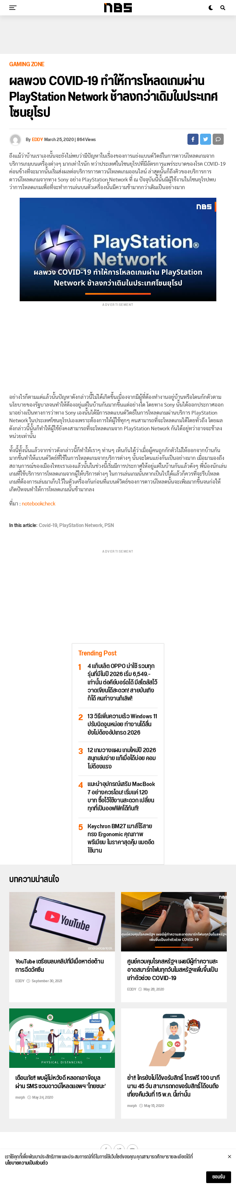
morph (20, 1097)
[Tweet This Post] (205, 139)
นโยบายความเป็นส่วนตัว (26, 1163)
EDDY (37, 139)
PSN (109, 525)
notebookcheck (38, 503)
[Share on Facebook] (193, 139)
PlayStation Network (80, 525)
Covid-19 (48, 525)
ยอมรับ (218, 1177)
